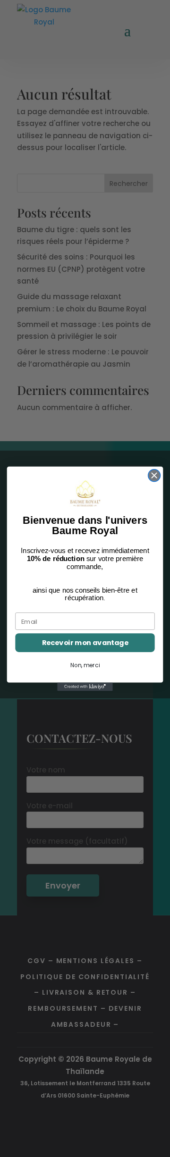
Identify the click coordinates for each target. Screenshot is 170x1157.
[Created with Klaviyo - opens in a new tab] (85, 686)
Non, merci (85, 665)
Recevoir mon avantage (85, 642)
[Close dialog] (154, 475)
